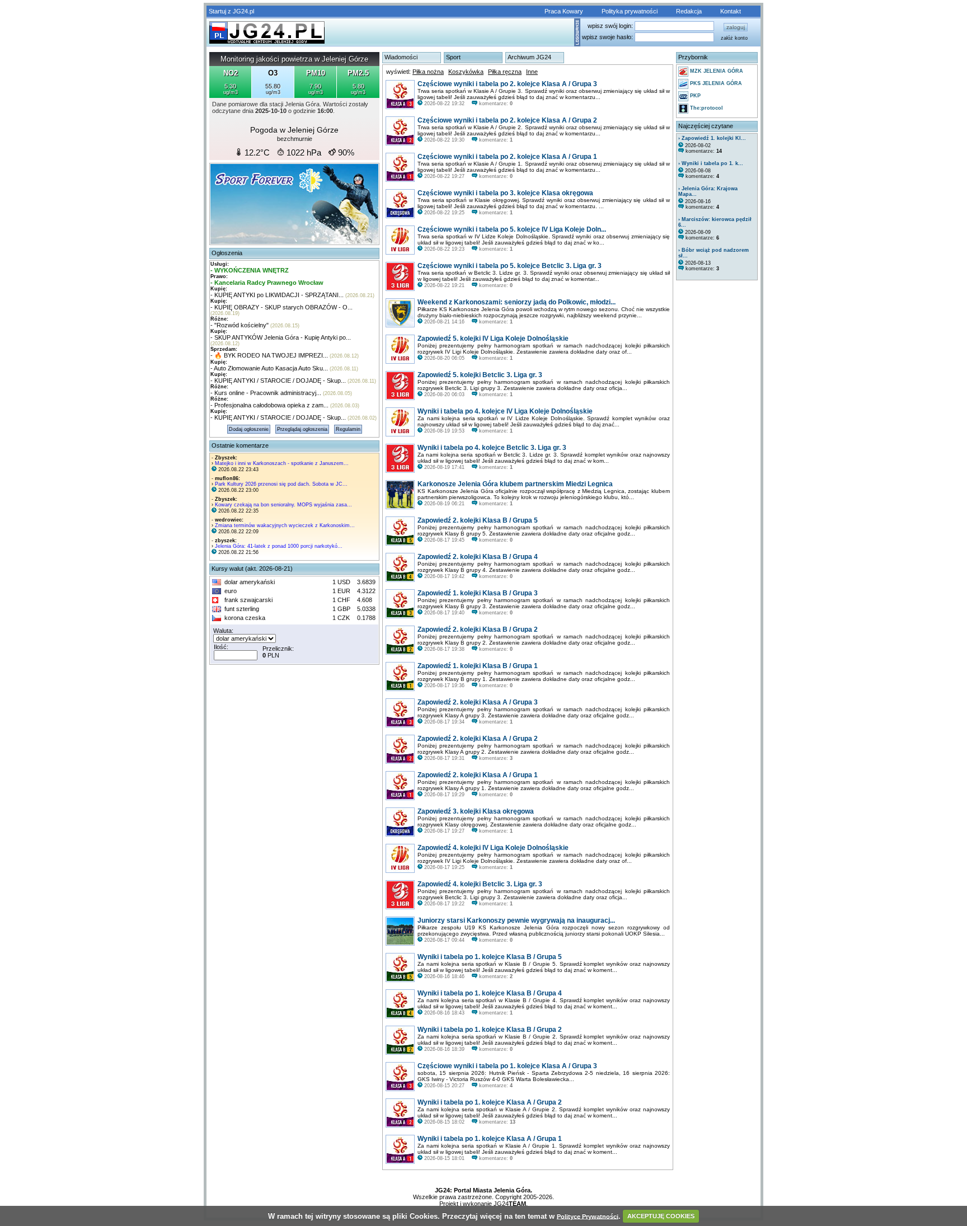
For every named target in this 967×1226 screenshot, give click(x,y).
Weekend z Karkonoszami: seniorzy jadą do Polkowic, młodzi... (516, 302)
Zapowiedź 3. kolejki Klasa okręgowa (475, 811)
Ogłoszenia (227, 253)
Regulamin (348, 429)
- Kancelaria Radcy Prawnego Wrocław (266, 282)
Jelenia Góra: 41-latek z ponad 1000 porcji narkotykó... (278, 546)
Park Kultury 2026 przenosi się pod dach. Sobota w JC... (281, 484)
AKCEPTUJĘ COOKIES (660, 1216)
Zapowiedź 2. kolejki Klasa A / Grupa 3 (477, 702)
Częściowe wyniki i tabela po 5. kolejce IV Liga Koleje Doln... (511, 229)
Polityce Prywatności (587, 1216)
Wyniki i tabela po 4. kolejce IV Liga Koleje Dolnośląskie (505, 411)
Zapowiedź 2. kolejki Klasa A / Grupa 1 (477, 775)
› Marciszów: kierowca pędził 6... (715, 222)
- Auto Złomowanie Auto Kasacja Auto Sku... (269, 368)
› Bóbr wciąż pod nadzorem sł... (713, 253)
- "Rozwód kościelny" (239, 325)
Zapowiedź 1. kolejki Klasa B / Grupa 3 (477, 593)
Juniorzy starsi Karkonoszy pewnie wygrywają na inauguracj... (516, 920)
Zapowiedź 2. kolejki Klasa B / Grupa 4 (477, 557)
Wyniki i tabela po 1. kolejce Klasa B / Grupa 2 (489, 1030)
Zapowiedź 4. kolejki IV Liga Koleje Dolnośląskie (493, 848)
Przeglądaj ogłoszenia (302, 429)
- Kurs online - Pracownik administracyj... (265, 392)
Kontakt (730, 11)
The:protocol (705, 108)
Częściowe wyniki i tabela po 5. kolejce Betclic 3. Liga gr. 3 (509, 266)
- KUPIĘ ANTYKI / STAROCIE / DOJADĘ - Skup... (278, 380)
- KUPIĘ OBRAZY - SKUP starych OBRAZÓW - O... (281, 307)
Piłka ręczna (505, 71)
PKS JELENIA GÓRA (715, 83)
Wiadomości (400, 57)
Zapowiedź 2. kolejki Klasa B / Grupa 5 (477, 520)
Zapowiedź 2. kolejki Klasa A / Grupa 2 (477, 739)
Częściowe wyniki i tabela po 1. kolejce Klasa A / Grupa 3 (507, 1066)
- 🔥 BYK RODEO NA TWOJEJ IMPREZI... (269, 355)
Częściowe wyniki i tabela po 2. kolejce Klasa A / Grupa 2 (507, 120)
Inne (532, 71)
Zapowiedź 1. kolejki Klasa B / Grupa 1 (477, 666)
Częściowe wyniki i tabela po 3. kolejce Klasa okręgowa (505, 193)
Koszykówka (466, 71)
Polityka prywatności (630, 11)
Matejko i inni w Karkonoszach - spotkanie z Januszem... (282, 463)
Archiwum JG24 (529, 57)
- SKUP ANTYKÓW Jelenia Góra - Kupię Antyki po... (280, 337)
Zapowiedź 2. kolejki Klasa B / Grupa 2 (477, 629)
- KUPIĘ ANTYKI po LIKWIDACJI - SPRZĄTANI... (277, 295)
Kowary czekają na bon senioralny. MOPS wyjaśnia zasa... (283, 505)
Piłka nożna (428, 71)
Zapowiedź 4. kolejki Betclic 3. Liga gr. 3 (479, 884)
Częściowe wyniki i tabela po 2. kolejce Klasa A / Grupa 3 (507, 84)
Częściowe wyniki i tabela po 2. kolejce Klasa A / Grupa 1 (507, 157)
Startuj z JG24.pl (231, 11)
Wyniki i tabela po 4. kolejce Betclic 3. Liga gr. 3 (491, 448)
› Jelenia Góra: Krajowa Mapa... (708, 191)
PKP (694, 95)
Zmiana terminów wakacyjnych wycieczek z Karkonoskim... (285, 525)
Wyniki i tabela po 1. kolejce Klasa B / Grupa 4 (489, 993)
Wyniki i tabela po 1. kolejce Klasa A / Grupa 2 (489, 1102)
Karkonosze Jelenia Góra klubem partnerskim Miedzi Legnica (515, 484)
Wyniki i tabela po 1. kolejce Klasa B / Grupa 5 (489, 957)
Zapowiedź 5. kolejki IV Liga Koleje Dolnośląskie (493, 338)
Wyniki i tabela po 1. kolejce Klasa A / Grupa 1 (489, 1139)
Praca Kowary (563, 11)
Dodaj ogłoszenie (249, 429)
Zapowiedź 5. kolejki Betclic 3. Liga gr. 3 (479, 375)
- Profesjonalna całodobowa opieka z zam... (269, 405)
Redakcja (689, 11)
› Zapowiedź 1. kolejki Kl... (712, 138)
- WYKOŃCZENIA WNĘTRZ (249, 270)
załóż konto (734, 38)
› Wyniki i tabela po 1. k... (710, 163)
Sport (453, 57)
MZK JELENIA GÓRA (715, 71)
